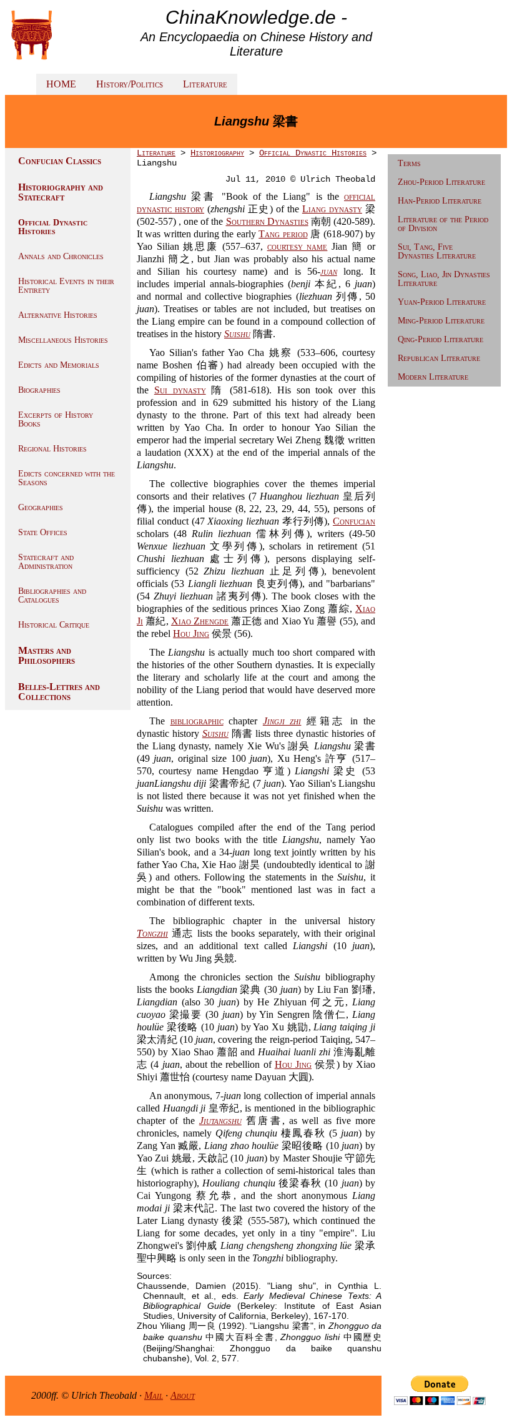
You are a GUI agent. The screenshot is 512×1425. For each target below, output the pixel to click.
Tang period (282, 234)
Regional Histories (52, 448)
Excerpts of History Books (55, 419)
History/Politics (129, 84)
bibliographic (197, 721)
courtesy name (297, 246)
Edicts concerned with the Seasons (66, 478)
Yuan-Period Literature (442, 302)
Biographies (39, 390)
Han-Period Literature (439, 200)
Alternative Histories (57, 315)
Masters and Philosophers (46, 655)
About (182, 1395)
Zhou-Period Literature (441, 182)
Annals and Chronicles (61, 256)
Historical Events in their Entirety (66, 286)
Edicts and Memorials (58, 365)
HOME (61, 84)
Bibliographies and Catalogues (52, 595)
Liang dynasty (332, 209)
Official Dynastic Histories (52, 227)
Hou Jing (191, 633)
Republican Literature (439, 358)
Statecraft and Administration (46, 562)
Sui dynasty (180, 390)
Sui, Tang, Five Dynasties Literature (437, 251)
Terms (409, 163)
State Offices (42, 532)
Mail (153, 1395)
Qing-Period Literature (440, 339)
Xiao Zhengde (200, 621)
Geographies (40, 507)
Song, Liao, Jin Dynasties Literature (444, 279)
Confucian (354, 521)
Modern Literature (433, 377)
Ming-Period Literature (441, 320)
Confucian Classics (59, 160)
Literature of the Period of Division (443, 224)
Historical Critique (53, 624)
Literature (205, 84)
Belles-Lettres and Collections (59, 691)
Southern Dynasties (267, 221)
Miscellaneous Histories (63, 340)
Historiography (217, 153)
